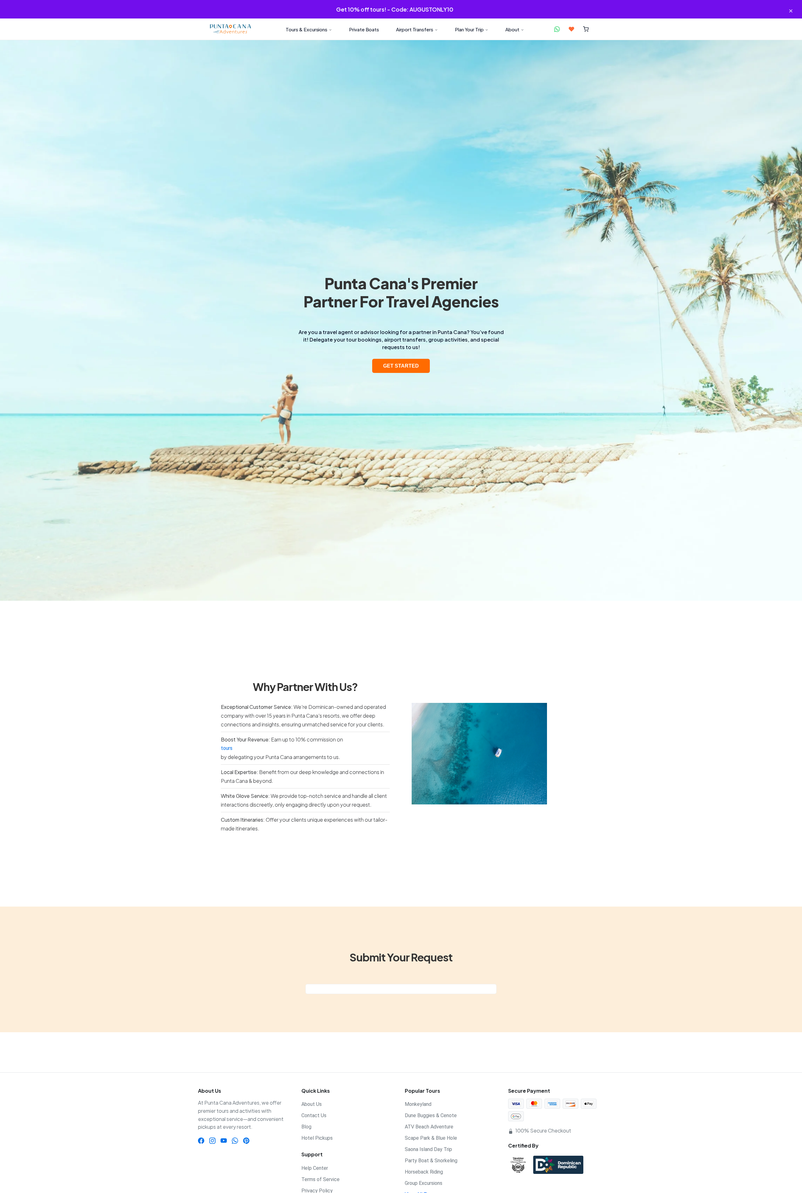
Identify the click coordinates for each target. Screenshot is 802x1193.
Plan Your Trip (469, 29)
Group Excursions (423, 1183)
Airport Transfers (414, 29)
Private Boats (364, 29)
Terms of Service (320, 1179)
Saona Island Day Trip (428, 1149)
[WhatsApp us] (557, 29)
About (512, 29)
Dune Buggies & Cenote (431, 1115)
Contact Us (313, 1115)
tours (226, 748)
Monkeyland (418, 1104)
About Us (311, 1104)
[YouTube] (224, 1140)
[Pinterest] (246, 1140)
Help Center (314, 1168)
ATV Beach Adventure (429, 1127)
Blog (306, 1127)
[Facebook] (201, 1140)
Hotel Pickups (317, 1138)
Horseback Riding (424, 1172)
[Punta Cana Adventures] (230, 29)
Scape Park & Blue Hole (431, 1138)
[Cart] (586, 29)
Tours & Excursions (306, 29)
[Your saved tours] (571, 29)
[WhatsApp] (235, 1140)
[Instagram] (212, 1140)
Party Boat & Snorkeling (431, 1161)
